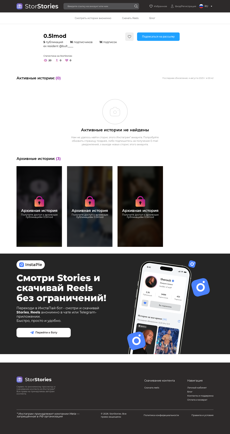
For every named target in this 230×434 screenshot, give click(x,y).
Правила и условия (202, 415)
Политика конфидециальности (161, 415)
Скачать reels (151, 387)
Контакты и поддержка (200, 395)
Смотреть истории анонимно (93, 18)
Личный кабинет (197, 387)
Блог (152, 18)
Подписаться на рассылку (158, 36)
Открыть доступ (39, 225)
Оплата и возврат (197, 399)
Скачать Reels (130, 18)
